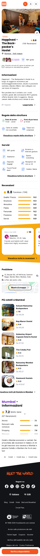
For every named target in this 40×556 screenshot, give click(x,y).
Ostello (5, 36)
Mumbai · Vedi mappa (13, 53)
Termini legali (12, 535)
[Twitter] (12, 486)
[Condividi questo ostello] (37, 33)
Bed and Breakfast (29, 502)
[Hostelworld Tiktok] (33, 486)
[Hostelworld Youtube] (22, 486)
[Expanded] (5, 457)
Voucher (30, 535)
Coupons (22, 535)
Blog (6, 502)
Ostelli (11, 502)
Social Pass (20, 508)
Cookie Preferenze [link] (26, 545)
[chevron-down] (24, 414)
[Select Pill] (25, 4)
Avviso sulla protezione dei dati (20, 529)
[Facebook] (6, 486)
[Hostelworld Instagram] (17, 486)
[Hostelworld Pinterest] (28, 486)
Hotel (18, 502)
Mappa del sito (12, 545)
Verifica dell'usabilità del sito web (20, 540)
